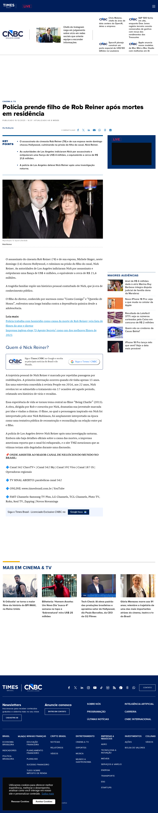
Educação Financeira (33, 743)
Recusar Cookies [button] (20, 801)
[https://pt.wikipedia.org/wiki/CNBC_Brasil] (108, 687)
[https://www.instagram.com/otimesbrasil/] (88, 687)
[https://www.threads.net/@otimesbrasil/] (127, 687)
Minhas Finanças (36, 736)
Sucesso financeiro (38, 764)
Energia (105, 770)
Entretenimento (85, 736)
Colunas (151, 736)
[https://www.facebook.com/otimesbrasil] (69, 687)
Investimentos (133, 736)
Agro (104, 744)
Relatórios (56, 747)
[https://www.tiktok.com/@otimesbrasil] (101, 687)
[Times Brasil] (9, 6)
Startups (106, 787)
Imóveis (105, 758)
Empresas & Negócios (107, 737)
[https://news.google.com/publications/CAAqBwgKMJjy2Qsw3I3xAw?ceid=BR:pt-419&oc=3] (121, 687)
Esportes (81, 747)
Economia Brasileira (8, 743)
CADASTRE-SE (12, 718)
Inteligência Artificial (139, 704)
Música (79, 753)
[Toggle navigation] (153, 6)
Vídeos (54, 753)
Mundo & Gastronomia (83, 760)
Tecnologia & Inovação (108, 751)
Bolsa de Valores (135, 747)
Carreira (130, 711)
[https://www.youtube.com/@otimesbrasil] (95, 687)
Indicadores (9, 750)
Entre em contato (57, 711)
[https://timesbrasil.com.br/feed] (114, 687)
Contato (147, 687)
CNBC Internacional (138, 719)
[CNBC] (12, 34)
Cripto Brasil (58, 736)
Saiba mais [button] (48, 793)
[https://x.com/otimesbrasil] (75, 687)
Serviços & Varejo (111, 764)
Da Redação (8, 128)
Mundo (22, 736)
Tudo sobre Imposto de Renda (37, 772)
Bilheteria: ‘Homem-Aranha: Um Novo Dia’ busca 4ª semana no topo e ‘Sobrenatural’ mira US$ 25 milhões (57, 609)
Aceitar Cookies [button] (44, 801)
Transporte (108, 776)
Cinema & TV (9, 102)
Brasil (6, 736)
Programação (96, 711)
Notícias (55, 742)
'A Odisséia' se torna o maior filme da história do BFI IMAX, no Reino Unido (19, 605)
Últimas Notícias (98, 719)
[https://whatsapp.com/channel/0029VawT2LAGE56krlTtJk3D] (133, 687)
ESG (103, 781)
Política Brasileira (8, 757)
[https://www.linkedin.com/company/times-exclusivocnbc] (82, 687)
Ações (128, 742)
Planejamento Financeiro (35, 751)
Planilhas (32, 759)
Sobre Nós (94, 704)
